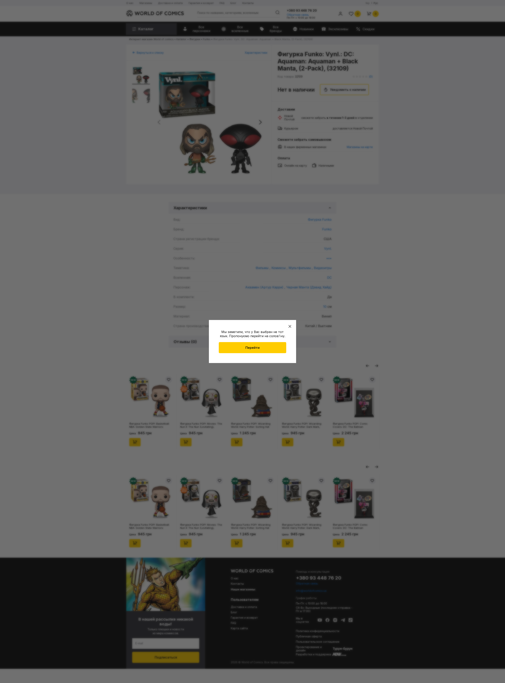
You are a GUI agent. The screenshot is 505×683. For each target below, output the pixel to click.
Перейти (252, 348)
